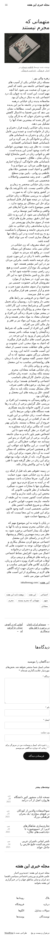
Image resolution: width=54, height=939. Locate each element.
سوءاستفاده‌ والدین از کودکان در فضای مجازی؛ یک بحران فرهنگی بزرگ (33, 813)
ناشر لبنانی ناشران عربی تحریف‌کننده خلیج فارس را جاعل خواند (35, 844)
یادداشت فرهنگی (28, 71)
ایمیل (46, 720)
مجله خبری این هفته (38, 4)
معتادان (44, 606)
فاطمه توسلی (27, 67)
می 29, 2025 (8, 799)
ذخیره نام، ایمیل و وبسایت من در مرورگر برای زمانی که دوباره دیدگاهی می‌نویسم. (25, 746)
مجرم (11, 600)
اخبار (47, 71)
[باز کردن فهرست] (6, 5)
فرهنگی (40, 71)
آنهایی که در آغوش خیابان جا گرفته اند (14, 627)
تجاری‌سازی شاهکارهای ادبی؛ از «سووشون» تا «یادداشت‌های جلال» (36, 828)
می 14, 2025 (8, 844)
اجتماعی (44, 595)
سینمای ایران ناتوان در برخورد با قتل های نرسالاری (38, 627)
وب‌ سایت (45, 732)
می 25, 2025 (7, 814)
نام (47, 707)
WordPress (8, 933)
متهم (46, 600)
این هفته (45, 582)
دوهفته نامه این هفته (15, 595)
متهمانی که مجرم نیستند (28, 600)
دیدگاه (46, 676)
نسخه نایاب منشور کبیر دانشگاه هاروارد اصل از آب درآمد (32, 799)
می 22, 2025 (8, 829)
